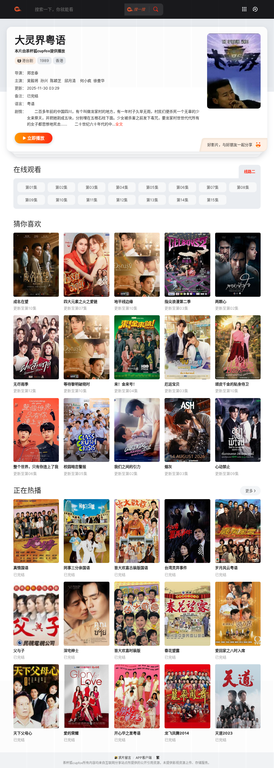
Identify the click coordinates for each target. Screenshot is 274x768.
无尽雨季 (20, 384)
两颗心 (220, 301)
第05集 (152, 187)
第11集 (91, 200)
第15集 (213, 200)
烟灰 (168, 466)
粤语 (31, 103)
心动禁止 (222, 466)
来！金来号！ (125, 384)
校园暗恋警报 (75, 466)
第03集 (92, 187)
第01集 (31, 187)
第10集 (61, 200)
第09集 (31, 200)
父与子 (19, 650)
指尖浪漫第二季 (178, 301)
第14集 (182, 200)
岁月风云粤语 (226, 567)
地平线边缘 (123, 301)
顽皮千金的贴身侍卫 (232, 384)
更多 (249, 490)
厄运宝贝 (172, 384)
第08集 (243, 187)
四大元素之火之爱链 (80, 301)
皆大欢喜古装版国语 (131, 567)
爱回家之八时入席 (230, 650)
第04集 (122, 187)
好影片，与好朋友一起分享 (229, 144)
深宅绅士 (71, 650)
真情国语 (20, 567)
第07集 (213, 187)
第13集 (152, 200)
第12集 (122, 200)
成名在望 (20, 301)
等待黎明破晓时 (77, 384)
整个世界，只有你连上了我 (35, 466)
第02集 (61, 187)
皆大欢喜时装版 (127, 650)
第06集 (182, 187)
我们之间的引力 (127, 466)
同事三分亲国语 (77, 567)
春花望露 (172, 650)
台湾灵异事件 (176, 567)
